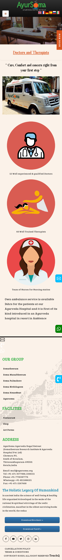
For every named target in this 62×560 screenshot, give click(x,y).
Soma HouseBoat (12, 392)
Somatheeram (10, 368)
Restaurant (9, 417)
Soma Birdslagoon (13, 386)
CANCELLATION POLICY (18, 548)
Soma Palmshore (12, 380)
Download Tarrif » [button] (32, 529)
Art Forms (8, 429)
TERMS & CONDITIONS (17, 551)
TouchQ (54, 555)
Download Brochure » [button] (32, 520)
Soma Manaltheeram (14, 374)
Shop (6, 423)
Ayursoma (8, 398)
